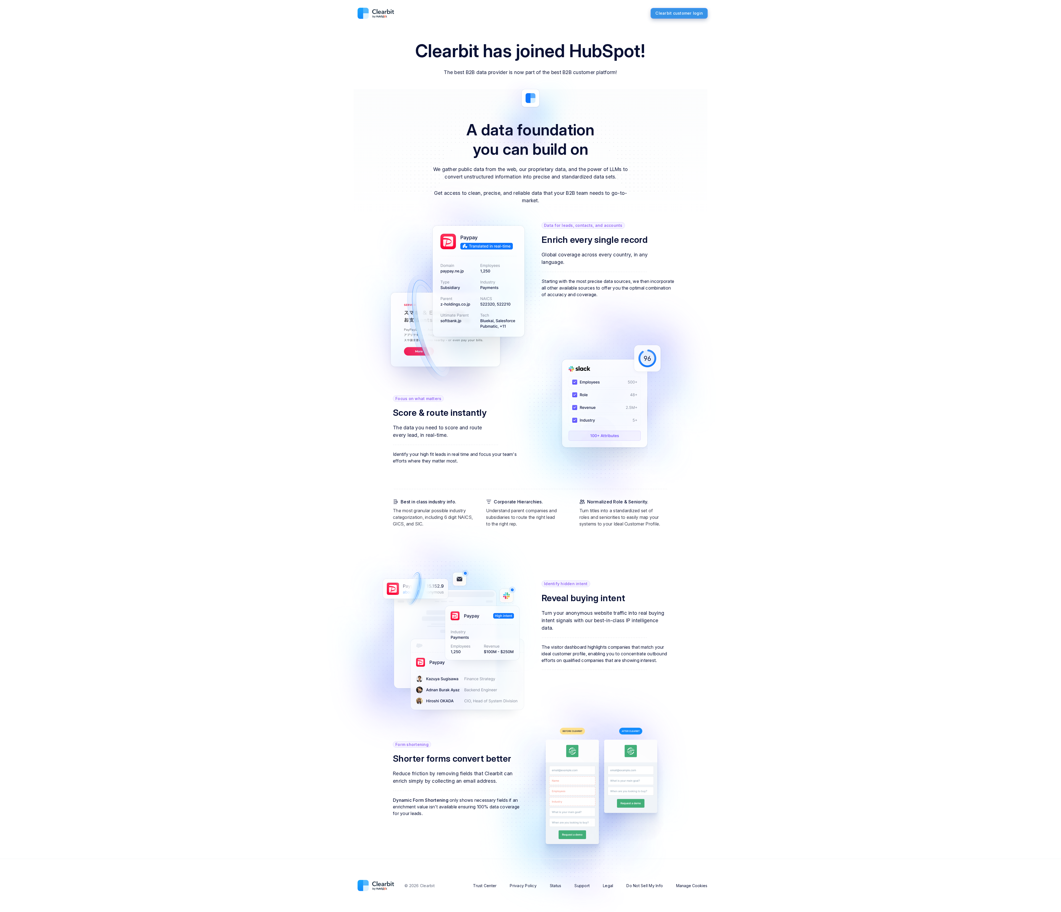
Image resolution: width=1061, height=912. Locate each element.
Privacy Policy (523, 885)
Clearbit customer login (679, 13)
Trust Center (485, 885)
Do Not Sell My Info (644, 885)
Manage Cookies (691, 885)
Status (555, 885)
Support (582, 885)
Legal (608, 885)
